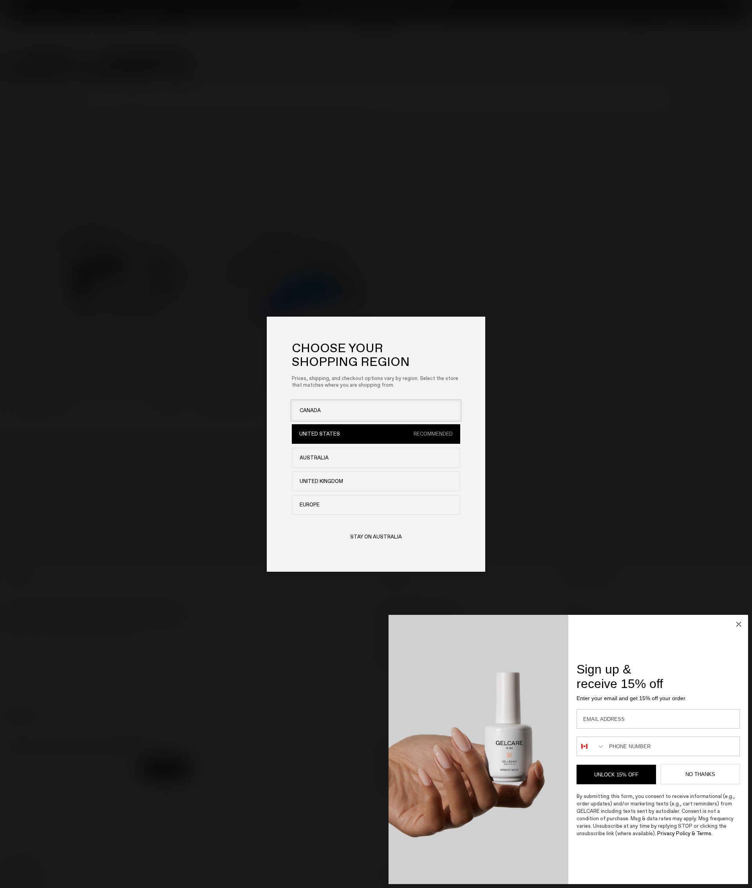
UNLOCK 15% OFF (616, 775)
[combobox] (591, 746)
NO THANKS (700, 774)
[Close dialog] (738, 624)
